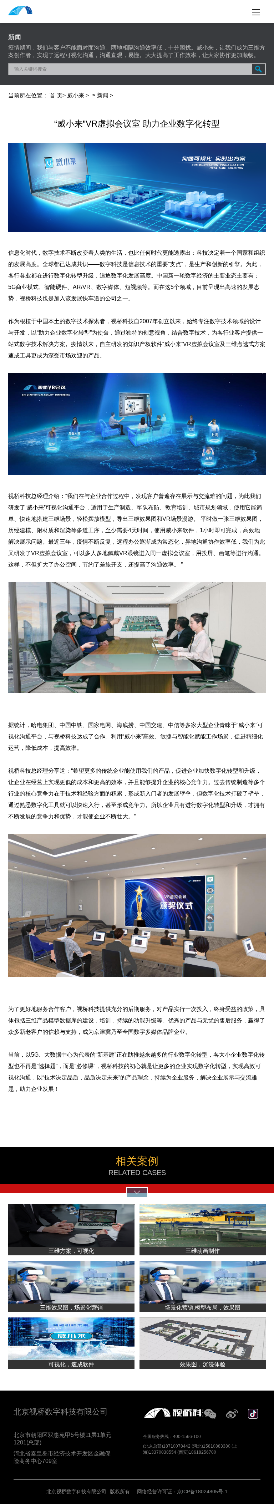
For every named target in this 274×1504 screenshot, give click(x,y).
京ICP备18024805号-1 (202, 1491)
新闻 (102, 95)
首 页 (56, 95)
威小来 (75, 95)
